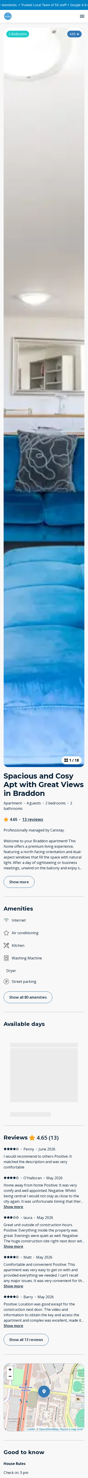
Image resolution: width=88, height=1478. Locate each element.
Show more (13, 1206)
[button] (50, 1403)
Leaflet (31, 1429)
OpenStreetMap (48, 1429)
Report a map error (71, 1429)
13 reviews (32, 819)
